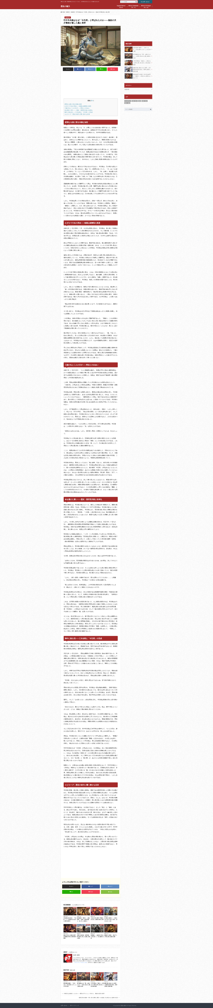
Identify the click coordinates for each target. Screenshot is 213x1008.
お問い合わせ (145, 1)
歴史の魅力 (65, 6)
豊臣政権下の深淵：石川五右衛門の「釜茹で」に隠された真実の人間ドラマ (142, 76)
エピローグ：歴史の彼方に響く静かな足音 (77, 114)
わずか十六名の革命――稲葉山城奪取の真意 (78, 106)
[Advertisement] (90, 84)
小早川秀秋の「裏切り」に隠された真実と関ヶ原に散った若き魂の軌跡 (142, 62)
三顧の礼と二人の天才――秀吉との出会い (77, 108)
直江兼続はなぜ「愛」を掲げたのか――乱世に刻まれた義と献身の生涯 (142, 56)
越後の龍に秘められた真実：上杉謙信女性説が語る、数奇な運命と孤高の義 (142, 69)
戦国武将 (121, 6)
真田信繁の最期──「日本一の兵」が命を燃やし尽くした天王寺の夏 (142, 49)
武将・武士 (134, 6)
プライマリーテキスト (79, 962)
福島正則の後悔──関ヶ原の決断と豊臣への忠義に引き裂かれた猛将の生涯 (98, 997)
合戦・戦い (134, 101)
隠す (92, 100)
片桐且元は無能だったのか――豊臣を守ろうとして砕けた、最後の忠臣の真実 (84, 993)
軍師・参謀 (146, 6)
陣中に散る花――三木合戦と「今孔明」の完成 (79, 112)
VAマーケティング (74, 1005)
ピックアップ (128, 101)
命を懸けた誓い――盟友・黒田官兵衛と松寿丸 (79, 110)
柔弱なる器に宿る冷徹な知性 (73, 104)
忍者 (140, 101)
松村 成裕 (76, 955)
